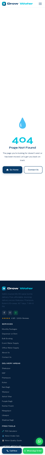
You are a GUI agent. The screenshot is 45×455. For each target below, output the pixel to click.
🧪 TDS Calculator (9, 431)
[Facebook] (4, 313)
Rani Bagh (6, 387)
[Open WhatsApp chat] (39, 441)
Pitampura (6, 378)
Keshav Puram (8, 406)
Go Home (14, 169)
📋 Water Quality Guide (12, 440)
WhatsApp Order (34, 451)
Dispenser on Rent (9, 334)
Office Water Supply (10, 348)
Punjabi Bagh (7, 401)
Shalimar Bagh (8, 420)
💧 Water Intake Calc (11, 436)
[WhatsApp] (16, 313)
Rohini (4, 382)
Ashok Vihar (7, 396)
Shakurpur (6, 368)
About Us (6, 352)
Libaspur (5, 415)
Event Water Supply (10, 343)
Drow (20, 3)
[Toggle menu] (40, 4)
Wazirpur (5, 392)
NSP (3, 373)
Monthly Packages (9, 329)
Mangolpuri (6, 411)
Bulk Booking (7, 338)
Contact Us (33, 169)
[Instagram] (10, 313)
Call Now (13, 451)
